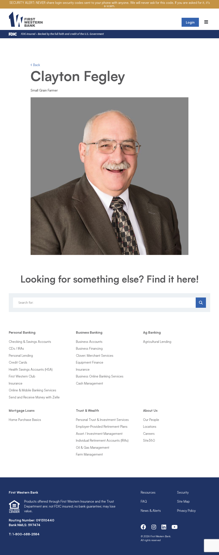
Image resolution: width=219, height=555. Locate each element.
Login (190, 22)
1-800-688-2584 (26, 534)
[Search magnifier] (201, 302)
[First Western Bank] (26, 19)
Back (36, 65)
